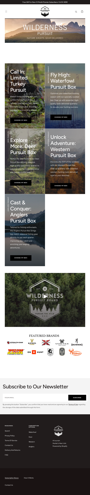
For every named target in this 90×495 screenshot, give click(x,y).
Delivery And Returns (12, 450)
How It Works (29, 478)
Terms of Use (73, 404)
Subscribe (77, 397)
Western (32, 442)
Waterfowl (32, 432)
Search (7, 431)
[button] (6, 12)
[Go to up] (86, 491)
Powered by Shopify (60, 446)
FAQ (6, 455)
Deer (30, 437)
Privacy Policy (10, 436)
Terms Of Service (11, 440)
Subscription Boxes (12, 478)
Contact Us (9, 445)
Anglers (31, 446)
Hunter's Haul (57, 443)
